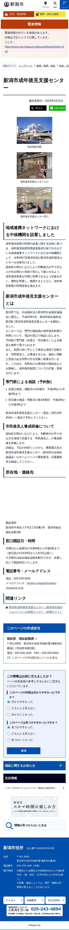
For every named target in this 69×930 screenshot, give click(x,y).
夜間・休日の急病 (49, 14)
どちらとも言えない (23, 708)
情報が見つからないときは (30, 825)
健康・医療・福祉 (46, 65)
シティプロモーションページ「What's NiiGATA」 (31, 788)
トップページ (25, 65)
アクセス (10, 900)
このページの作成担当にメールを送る (34, 657)
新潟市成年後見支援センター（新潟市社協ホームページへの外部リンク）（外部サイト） (36, 609)
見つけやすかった (22, 727)
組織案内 (31, 900)
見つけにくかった (22, 739)
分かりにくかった (22, 714)
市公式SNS (54, 900)
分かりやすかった (22, 701)
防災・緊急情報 (18, 14)
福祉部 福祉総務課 (20, 638)
